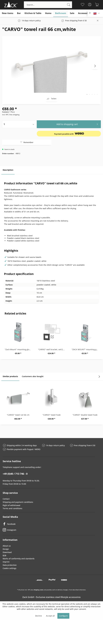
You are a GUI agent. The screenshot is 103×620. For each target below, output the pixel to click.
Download (7, 552)
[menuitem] (48, 4)
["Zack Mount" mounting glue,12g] (18, 332)
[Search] (68, 4)
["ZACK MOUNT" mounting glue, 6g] (85, 332)
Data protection (10, 565)
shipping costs (38, 590)
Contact (6, 499)
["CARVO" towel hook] (51, 397)
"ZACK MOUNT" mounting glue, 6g (86, 349)
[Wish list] (83, 4)
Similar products (10, 376)
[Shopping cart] (97, 4)
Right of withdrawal (11, 505)
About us (7, 546)
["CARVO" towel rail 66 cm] (18, 397)
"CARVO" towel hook (51, 415)
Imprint (6, 562)
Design (6, 549)
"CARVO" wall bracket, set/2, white (52, 349)
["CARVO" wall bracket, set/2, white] (51, 332)
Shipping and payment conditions (18, 502)
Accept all (50, 615)
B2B (4, 555)
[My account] (90, 4)
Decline (38, 615)
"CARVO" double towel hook (85, 415)
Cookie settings (9, 568)
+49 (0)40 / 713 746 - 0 (15, 473)
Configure (63, 615)
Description (8, 170)
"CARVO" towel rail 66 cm (18, 415)
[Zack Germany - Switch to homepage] (10, 4)
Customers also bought (32, 376)
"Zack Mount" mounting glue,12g (19, 349)
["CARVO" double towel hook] (85, 397)
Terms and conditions (12, 508)
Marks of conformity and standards (18, 558)
